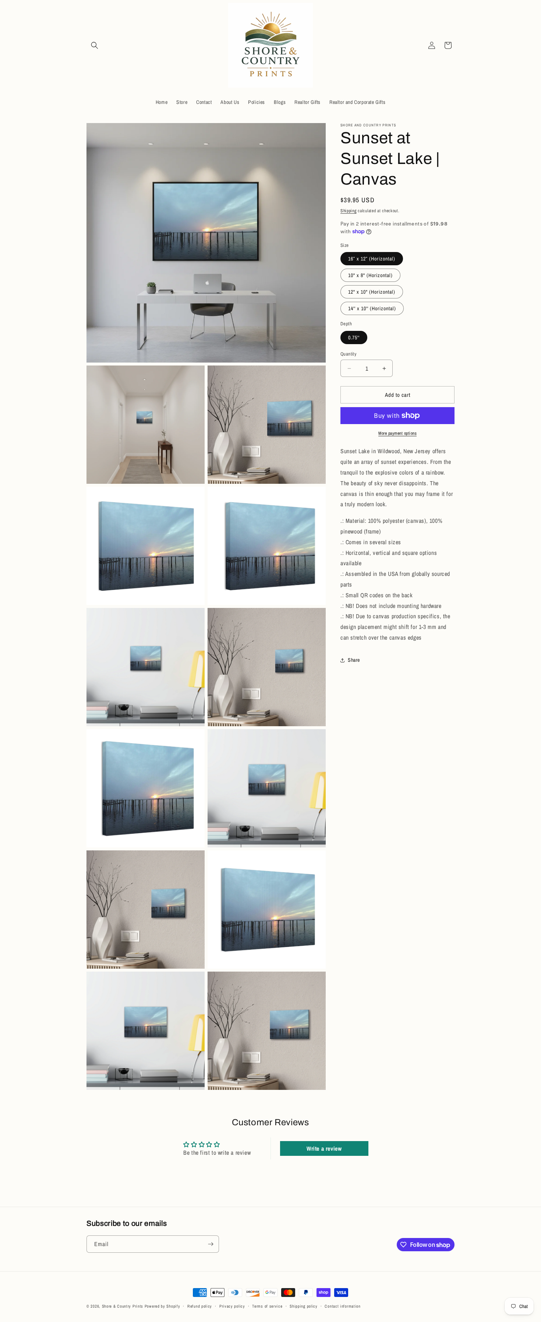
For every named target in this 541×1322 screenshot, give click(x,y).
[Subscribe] (210, 1244)
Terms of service (267, 1306)
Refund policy (199, 1306)
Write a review (324, 1148)
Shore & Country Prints (122, 1306)
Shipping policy (304, 1306)
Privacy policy (232, 1306)
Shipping (348, 211)
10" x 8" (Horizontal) (370, 275)
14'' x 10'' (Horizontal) (372, 308)
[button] (94, 45)
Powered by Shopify (162, 1306)
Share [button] (354, 660)
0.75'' (354, 337)
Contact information (342, 1306)
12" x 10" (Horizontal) (371, 291)
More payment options (397, 433)
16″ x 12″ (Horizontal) (371, 258)
